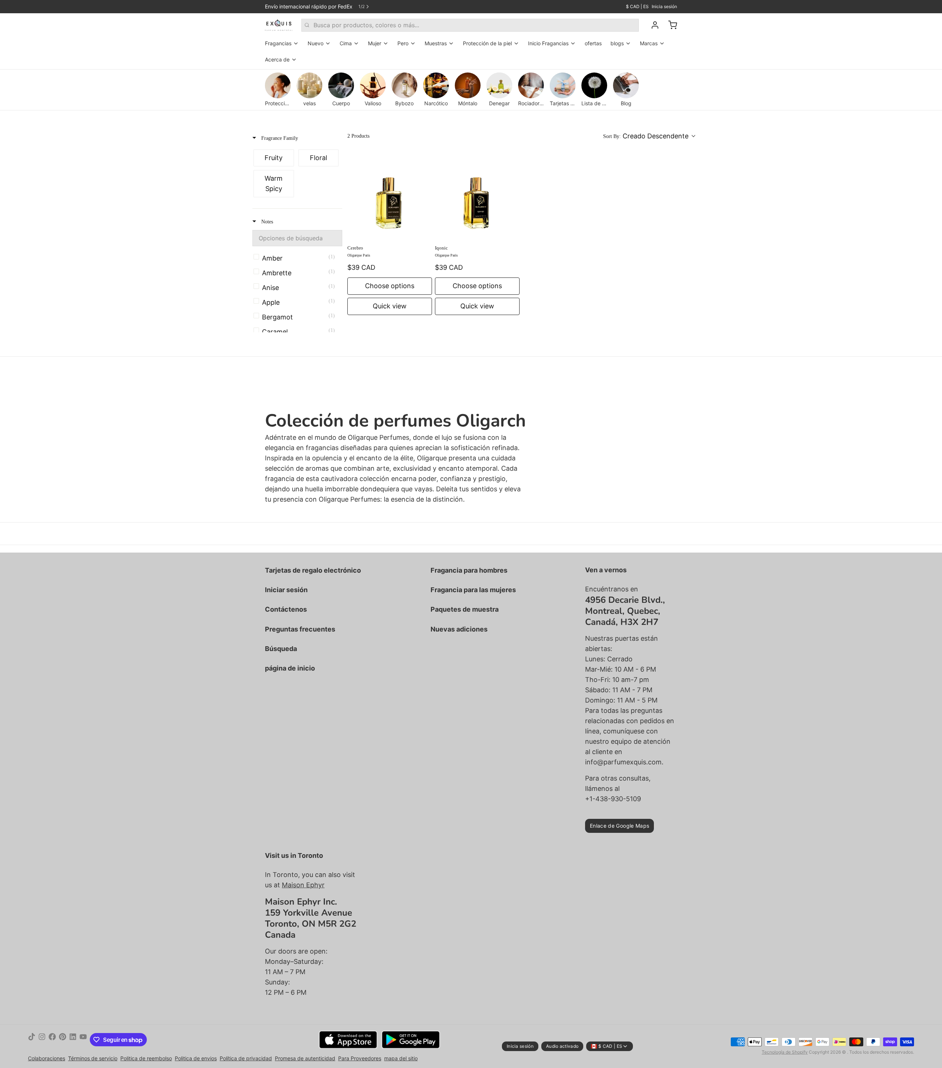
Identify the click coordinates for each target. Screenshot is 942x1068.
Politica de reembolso (146, 1058)
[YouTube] (83, 1039)
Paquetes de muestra (465, 609)
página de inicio (290, 668)
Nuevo (315, 43)
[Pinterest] (62, 1039)
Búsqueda (281, 649)
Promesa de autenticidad (305, 1058)
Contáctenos (286, 609)
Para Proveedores (359, 1058)
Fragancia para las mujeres (473, 590)
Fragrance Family (279, 138)
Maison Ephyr (303, 885)
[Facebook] (52, 1039)
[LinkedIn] (73, 1039)
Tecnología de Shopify (785, 1052)
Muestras (436, 43)
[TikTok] (31, 1039)
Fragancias (278, 43)
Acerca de (277, 59)
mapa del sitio (401, 1058)
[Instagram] (42, 1039)
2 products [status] (358, 136)
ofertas (593, 43)
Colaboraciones (46, 1058)
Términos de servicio (92, 1058)
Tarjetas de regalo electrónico (313, 570)
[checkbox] (274, 158)
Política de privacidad (246, 1058)
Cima (346, 43)
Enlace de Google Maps (619, 826)
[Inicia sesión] (652, 25)
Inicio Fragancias (548, 43)
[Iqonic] (477, 197)
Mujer (374, 43)
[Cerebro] (389, 197)
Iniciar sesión (286, 590)
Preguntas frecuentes (300, 629)
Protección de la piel (487, 43)
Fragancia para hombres (469, 570)
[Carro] (669, 25)
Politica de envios (196, 1058)
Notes (266, 221)
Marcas (649, 43)
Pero (402, 43)
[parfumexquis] (279, 25)
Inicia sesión (664, 6)
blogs (617, 43)
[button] (649, 136)
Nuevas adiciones (459, 629)
